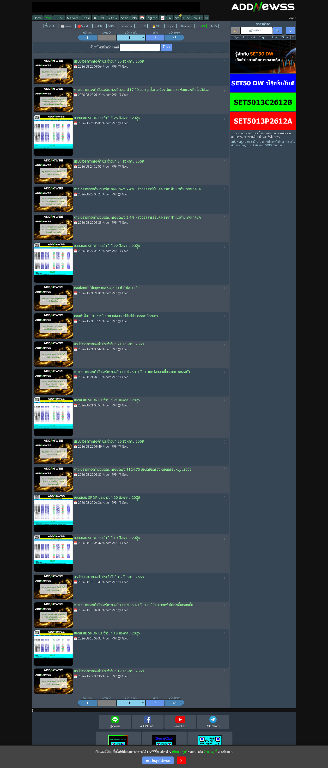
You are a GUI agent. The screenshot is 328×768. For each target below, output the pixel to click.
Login (292, 17)
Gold (202, 26)
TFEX (142, 26)
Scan (124, 18)
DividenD (187, 26)
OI (206, 18)
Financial (127, 26)
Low (274, 37)
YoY (177, 18)
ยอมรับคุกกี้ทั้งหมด (158, 760)
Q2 (170, 18)
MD (103, 18)
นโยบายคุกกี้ (180, 752)
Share (86, 18)
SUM (111, 26)
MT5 (214, 26)
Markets (72, 18)
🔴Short (82, 26)
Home (38, 18)
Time (284, 37)
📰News (66, 26)
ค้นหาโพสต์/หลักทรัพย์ (104, 47)
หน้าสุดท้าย (174, 32)
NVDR (198, 18)
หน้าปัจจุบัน (131, 32)
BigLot (170, 26)
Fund (186, 18)
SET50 (59, 18)
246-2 (113, 18)
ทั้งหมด (49, 26)
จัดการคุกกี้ (210, 752)
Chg (261, 37)
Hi (268, 37)
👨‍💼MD (156, 26)
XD (95, 18)
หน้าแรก (87, 32)
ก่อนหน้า (106, 32)
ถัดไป (155, 32)
